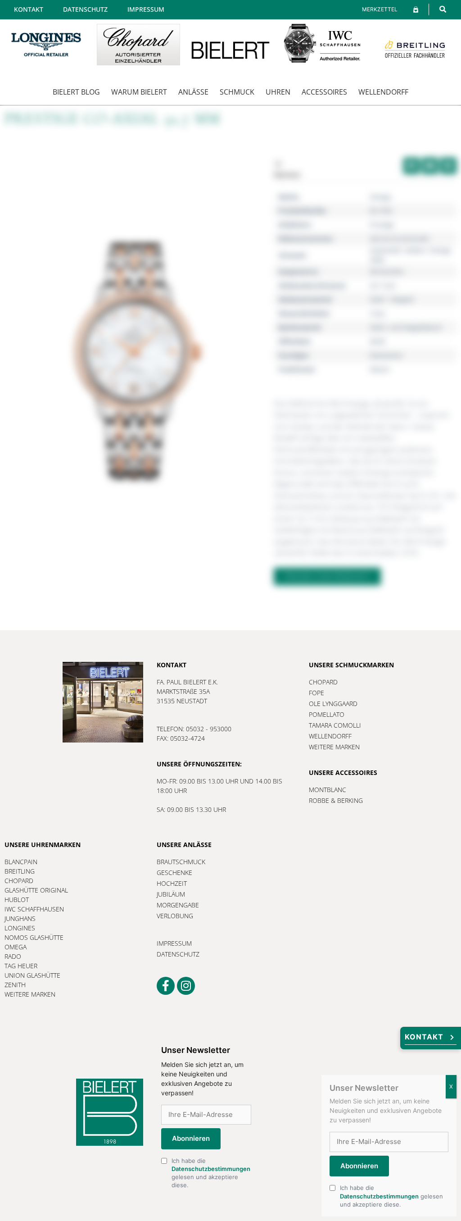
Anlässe (193, 92)
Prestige (382, 224)
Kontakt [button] (424, 1036)
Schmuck (237, 92)
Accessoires (324, 92)
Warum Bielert (139, 92)
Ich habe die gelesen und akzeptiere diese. (211, 1173)
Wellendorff (383, 92)
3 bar (377, 313)
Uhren (278, 92)
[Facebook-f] (166, 986)
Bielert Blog (76, 92)
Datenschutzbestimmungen (211, 1168)
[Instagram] (186, 986)
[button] (442, 9)
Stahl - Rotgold (392, 299)
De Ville (381, 210)
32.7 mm (383, 285)
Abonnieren (191, 1138)
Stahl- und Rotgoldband (406, 327)
